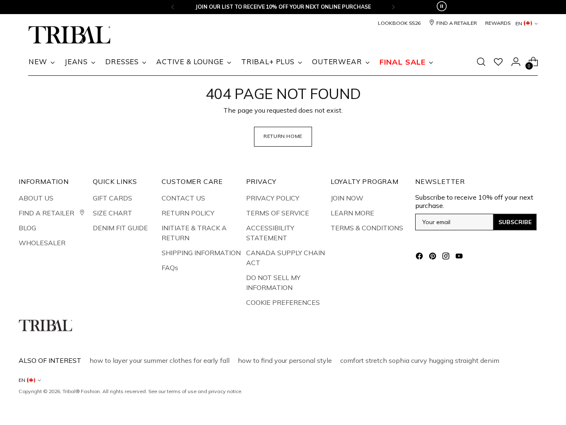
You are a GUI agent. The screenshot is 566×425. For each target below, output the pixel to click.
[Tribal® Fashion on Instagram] (447, 257)
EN (518, 23)
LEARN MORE (352, 213)
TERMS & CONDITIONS (367, 228)
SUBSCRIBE (515, 222)
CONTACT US (183, 198)
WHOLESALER (42, 243)
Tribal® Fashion (81, 391)
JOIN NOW (347, 198)
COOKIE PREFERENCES (283, 302)
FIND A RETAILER (47, 213)
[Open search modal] (481, 61)
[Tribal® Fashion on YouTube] (460, 257)
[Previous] (173, 7)
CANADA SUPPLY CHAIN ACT (285, 258)
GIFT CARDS (112, 198)
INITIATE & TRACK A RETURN (194, 233)
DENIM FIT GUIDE (120, 228)
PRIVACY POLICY (272, 198)
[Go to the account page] (516, 61)
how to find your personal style (285, 360)
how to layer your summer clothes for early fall (159, 360)
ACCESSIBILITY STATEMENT (270, 233)
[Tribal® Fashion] (69, 35)
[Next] (393, 7)
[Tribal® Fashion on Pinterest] (433, 257)
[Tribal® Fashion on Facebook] (420, 257)
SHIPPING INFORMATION (201, 253)
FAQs (170, 267)
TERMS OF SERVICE (277, 213)
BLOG (27, 228)
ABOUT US (36, 198)
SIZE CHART (112, 213)
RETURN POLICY (188, 213)
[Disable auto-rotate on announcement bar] (442, 7)
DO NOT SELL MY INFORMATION (273, 282)
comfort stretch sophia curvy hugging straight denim (419, 360)
